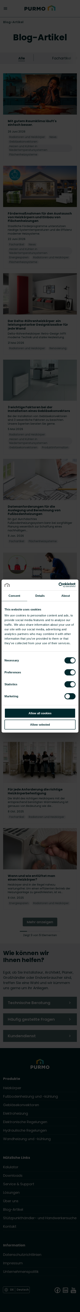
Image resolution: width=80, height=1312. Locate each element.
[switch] (70, 672)
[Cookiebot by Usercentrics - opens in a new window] (59, 585)
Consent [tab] (14, 595)
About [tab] (65, 595)
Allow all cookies (40, 713)
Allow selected (40, 724)
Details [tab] (40, 595)
